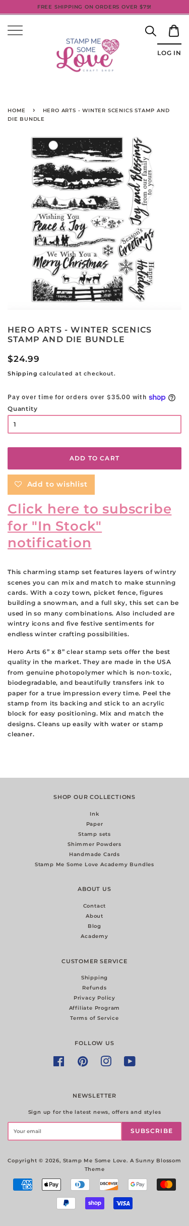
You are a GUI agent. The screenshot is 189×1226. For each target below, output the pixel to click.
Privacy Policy (94, 998)
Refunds (94, 987)
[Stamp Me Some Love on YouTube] (130, 1064)
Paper (94, 824)
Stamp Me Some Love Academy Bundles (94, 864)
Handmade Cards (94, 854)
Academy (94, 936)
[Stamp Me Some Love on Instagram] (106, 1064)
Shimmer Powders (94, 844)
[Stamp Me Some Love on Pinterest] (83, 1064)
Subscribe (152, 1131)
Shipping (22, 373)
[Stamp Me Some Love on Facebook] (59, 1064)
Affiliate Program (94, 1008)
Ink (94, 814)
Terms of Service (94, 1018)
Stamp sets (94, 834)
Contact (94, 906)
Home (17, 110)
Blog (94, 926)
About (94, 916)
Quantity (22, 408)
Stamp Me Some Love (95, 1160)
